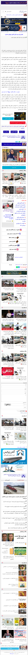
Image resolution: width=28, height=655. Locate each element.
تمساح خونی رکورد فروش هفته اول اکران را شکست (20, 219)
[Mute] (5, 161)
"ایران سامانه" (12, 653)
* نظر (25, 393)
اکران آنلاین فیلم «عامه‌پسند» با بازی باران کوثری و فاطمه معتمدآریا (20, 205)
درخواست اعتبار (8, 118)
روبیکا (9, 92)
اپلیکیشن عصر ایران (18, 257)
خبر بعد (21, 132)
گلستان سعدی (12, 241)
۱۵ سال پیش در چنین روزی (12, 234)
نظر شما (25, 383)
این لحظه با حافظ (12, 237)
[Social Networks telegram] (16, 141)
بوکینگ (22, 412)
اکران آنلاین (15, 269)
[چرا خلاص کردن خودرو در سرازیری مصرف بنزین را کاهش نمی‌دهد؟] (14, 488)
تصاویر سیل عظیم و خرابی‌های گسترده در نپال (16, 528)
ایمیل (25, 389)
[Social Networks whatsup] (19, 141)
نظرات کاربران (14, 132)
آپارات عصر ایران (12, 249)
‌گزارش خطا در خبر (23, 267)
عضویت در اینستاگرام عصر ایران (12, 230)
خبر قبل (6, 132)
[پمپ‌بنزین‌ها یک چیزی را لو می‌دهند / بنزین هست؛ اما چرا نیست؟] (8, 206)
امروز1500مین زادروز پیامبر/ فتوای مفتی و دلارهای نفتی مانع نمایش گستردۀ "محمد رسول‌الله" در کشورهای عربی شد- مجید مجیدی (15, 513)
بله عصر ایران (4, 92)
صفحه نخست (25, 31)
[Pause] (3, 161)
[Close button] (27, 643)
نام (25, 384)
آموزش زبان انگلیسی (13, 245)
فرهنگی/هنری (21, 31)
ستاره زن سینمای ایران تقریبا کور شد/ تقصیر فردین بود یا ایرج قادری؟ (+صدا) (11, 136)
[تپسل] (2, 147)
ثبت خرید (14, 167)
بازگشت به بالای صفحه (21, 447)
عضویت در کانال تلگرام (15, 92)
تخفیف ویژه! (10, 648)
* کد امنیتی (24, 402)
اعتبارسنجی (25, 412)
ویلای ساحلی (20, 269)
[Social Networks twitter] (18, 141)
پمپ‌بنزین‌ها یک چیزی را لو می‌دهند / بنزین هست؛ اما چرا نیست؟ (8, 211)
